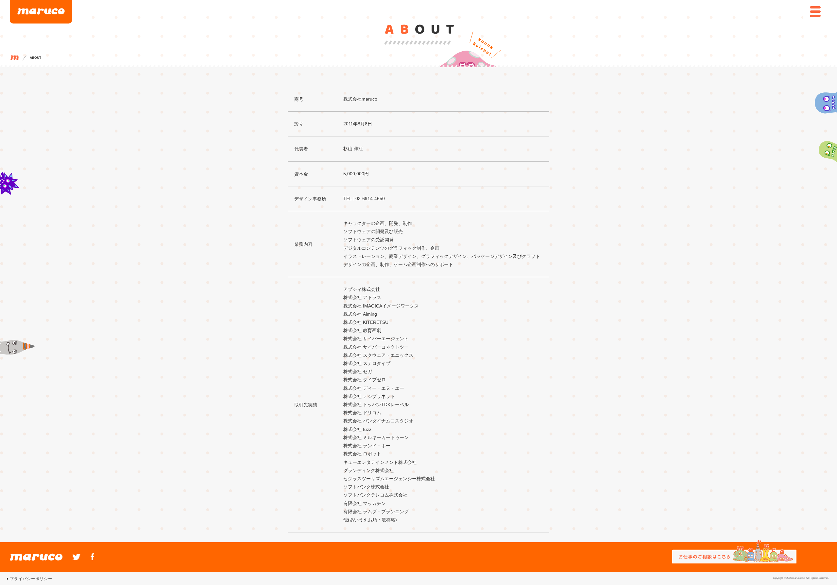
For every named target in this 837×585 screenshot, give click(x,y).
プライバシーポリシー (31, 579)
